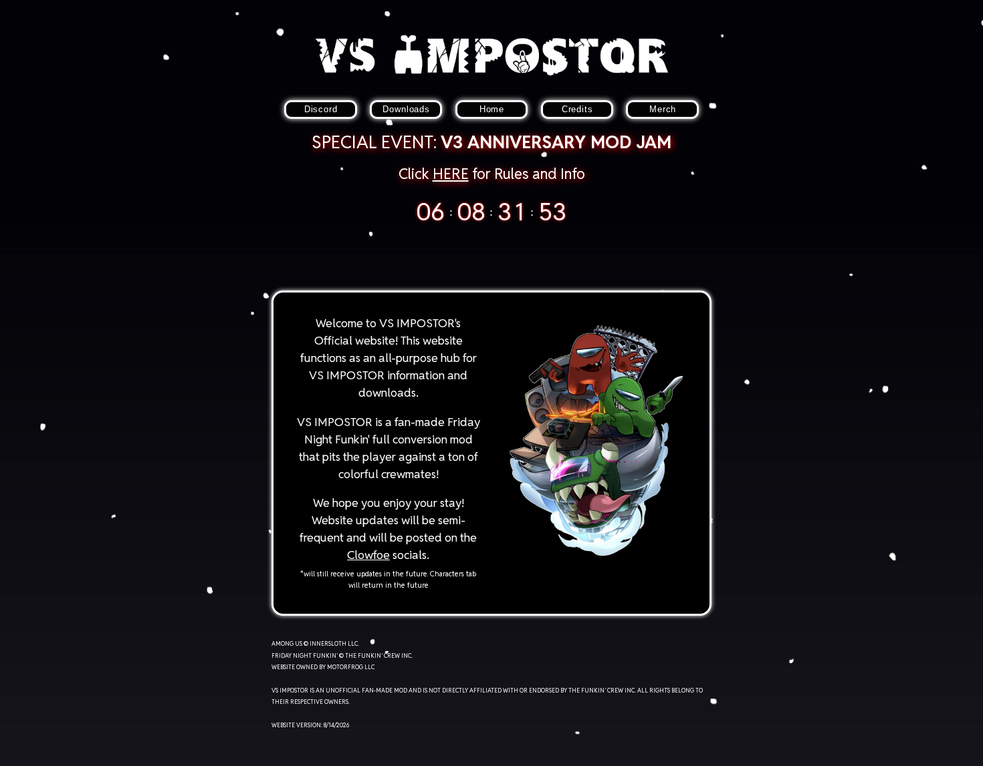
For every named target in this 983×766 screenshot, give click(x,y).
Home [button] (491, 109)
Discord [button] (321, 109)
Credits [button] (577, 109)
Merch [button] (662, 109)
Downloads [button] (406, 109)
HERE (451, 173)
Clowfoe (368, 555)
